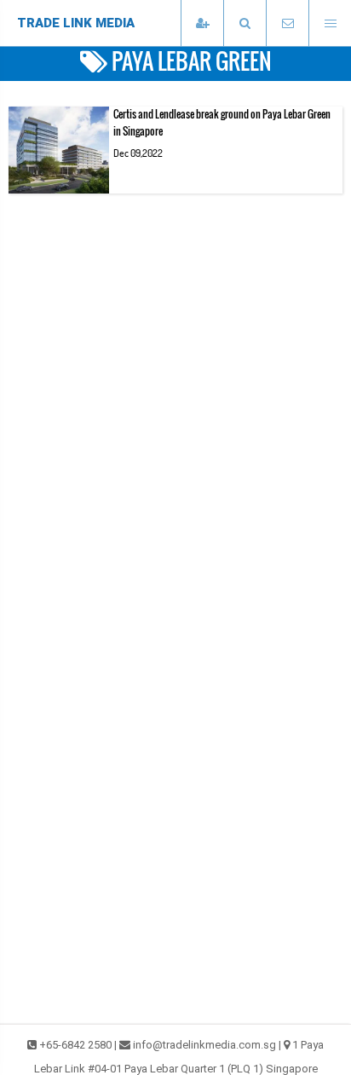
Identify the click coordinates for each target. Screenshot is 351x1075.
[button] (244, 23)
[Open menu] (329, 23)
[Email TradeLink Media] (287, 23)
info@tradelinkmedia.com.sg (204, 1044)
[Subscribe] (202, 23)
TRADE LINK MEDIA (76, 23)
